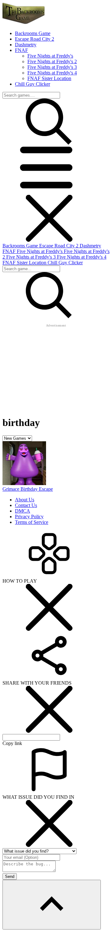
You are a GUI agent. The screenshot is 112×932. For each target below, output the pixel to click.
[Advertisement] (56, 367)
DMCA (22, 511)
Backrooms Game (20, 245)
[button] (49, 192)
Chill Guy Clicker (65, 262)
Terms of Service (31, 522)
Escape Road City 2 (59, 245)
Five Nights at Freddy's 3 (52, 67)
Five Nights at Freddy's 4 (52, 72)
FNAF (9, 251)
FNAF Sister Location (49, 78)
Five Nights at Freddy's (50, 55)
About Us (24, 499)
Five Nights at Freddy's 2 (52, 61)
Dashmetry (90, 245)
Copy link (12, 743)
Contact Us (26, 505)
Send (9, 876)
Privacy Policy (29, 516)
